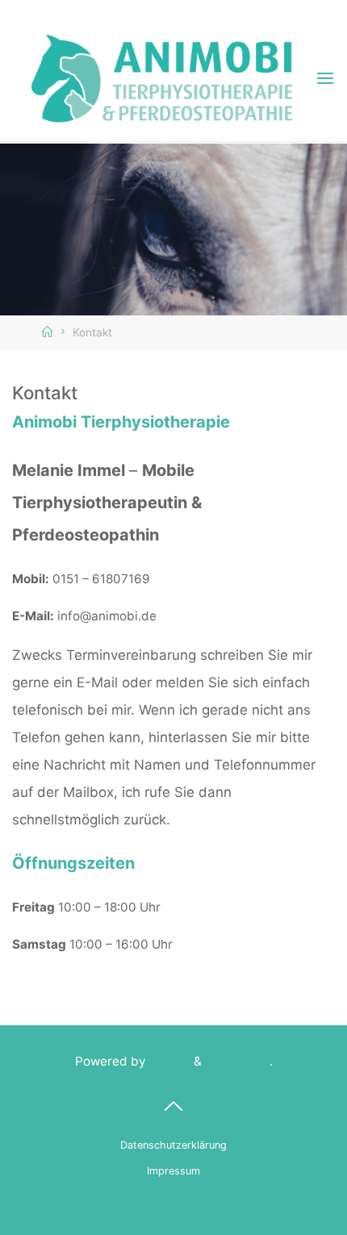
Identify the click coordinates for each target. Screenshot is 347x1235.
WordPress (237, 1061)
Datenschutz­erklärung (173, 1145)
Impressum (173, 1171)
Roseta (168, 1061)
